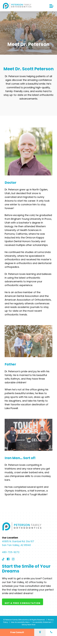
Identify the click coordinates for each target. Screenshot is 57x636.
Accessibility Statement (41, 622)
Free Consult (17, 632)
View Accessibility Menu (20, 622)
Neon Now (31, 625)
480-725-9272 (10, 552)
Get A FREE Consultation (22, 603)
